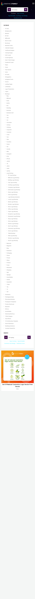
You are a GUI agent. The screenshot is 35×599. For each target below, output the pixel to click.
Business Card (10, 112)
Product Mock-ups (9, 304)
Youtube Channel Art (10, 328)
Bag (7, 96)
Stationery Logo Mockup (14, 228)
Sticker (8, 279)
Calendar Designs (9, 48)
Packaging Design (9, 297)
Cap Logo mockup (12, 182)
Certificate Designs (9, 50)
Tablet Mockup (11, 233)
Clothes (8, 125)
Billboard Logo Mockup (13, 177)
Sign (8, 272)
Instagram (9, 153)
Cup (8, 137)
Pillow (8, 260)
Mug (8, 248)
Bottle (8, 103)
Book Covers (8, 40)
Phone (8, 255)
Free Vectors (8, 69)
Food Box (9, 141)
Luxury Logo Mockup (13, 199)
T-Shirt (8, 284)
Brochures (7, 43)
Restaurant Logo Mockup (14, 216)
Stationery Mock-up (9, 313)
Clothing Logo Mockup (13, 185)
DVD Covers (8, 55)
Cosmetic (9, 132)
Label (8, 168)
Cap (8, 117)
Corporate (9, 129)
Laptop (8, 170)
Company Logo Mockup (14, 187)
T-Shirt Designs (8, 316)
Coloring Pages (9, 52)
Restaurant (9, 267)
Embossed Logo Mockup (14, 189)
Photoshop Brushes (10, 299)
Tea (7, 286)
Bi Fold (6, 35)
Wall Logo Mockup (12, 235)
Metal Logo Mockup (13, 201)
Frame (8, 144)
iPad (8, 156)
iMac (8, 151)
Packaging (9, 253)
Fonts (6, 67)
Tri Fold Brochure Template (11, 321)
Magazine (9, 245)
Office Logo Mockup (13, 209)
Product (8, 262)
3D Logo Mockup (12, 175)
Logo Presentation (9, 89)
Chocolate (9, 122)
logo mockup (20, 13)
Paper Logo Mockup (13, 211)
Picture (8, 257)
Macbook (9, 243)
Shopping (9, 270)
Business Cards (9, 45)
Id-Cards (7, 74)
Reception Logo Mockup (14, 214)
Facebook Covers (9, 62)
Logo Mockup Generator (14, 197)
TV (7, 289)
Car (7, 120)
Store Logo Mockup (13, 230)
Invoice (6, 81)
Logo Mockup (10, 173)
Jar (7, 163)
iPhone (8, 158)
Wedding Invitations (10, 326)
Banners (7, 33)
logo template (11, 15)
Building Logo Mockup (13, 180)
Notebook (9, 250)
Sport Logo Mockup (13, 226)
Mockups (7, 93)
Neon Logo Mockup (13, 206)
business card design (21, 15)
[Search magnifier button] (25, 9)
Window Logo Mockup (13, 238)
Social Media (10, 277)
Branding (9, 108)
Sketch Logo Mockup (13, 223)
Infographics (8, 77)
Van (7, 291)
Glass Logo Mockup (13, 192)
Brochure (9, 110)
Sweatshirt (9, 282)
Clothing (9, 127)
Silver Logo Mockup (13, 221)
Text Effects (8, 318)
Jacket (8, 161)
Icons (6, 72)
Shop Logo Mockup (13, 218)
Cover (8, 134)
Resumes (7, 306)
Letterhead (7, 86)
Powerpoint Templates (10, 301)
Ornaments (7, 294)
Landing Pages (8, 84)
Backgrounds (8, 31)
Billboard (9, 98)
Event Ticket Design (10, 60)
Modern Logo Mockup (13, 204)
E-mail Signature (9, 57)
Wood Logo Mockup (13, 240)
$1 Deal (7, 28)
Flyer (8, 139)
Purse (8, 265)
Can (7, 115)
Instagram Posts (9, 79)
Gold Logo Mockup (12, 194)
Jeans (8, 166)
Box (7, 105)
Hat (7, 146)
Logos (6, 91)
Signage (8, 274)
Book (8, 100)
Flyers (6, 64)
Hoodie (8, 149)
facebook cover (18, 18)
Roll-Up (7, 309)
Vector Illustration (9, 323)
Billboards (7, 38)
